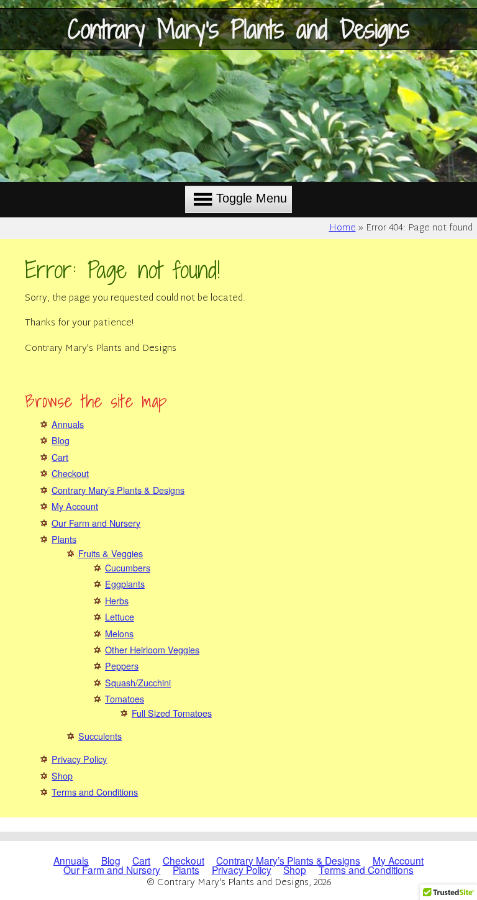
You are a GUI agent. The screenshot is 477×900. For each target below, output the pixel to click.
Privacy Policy (79, 759)
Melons (119, 633)
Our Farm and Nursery (96, 523)
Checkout (70, 473)
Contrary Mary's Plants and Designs (238, 29)
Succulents (100, 736)
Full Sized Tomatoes (172, 713)
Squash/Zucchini (138, 682)
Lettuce (119, 617)
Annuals (68, 424)
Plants (64, 539)
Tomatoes (124, 699)
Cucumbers (127, 567)
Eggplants (125, 584)
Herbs (117, 600)
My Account (75, 506)
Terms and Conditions (95, 792)
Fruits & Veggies (110, 553)
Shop (62, 776)
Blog (61, 440)
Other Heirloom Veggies (152, 649)
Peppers (122, 666)
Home (342, 228)
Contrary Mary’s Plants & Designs (118, 490)
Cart (60, 457)
